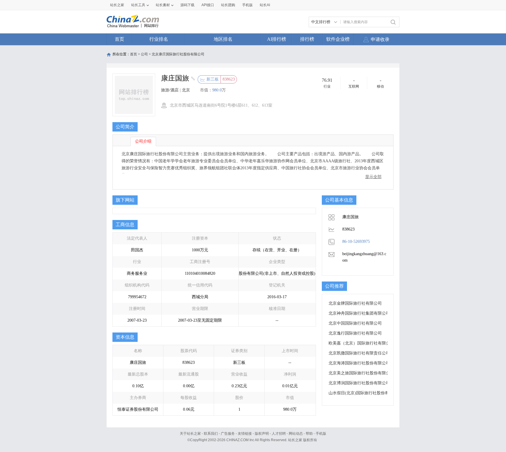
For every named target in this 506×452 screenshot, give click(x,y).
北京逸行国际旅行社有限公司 (355, 333)
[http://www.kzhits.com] (192, 79)
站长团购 (228, 5)
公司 (144, 54)
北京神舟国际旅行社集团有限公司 (359, 313)
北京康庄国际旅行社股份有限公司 (178, 54)
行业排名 (158, 39)
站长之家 (117, 5)
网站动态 (296, 433)
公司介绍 (143, 141)
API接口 (207, 5)
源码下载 (187, 5)
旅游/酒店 (170, 90)
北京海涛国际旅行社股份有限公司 (359, 363)
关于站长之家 (190, 433)
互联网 (353, 86)
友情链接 (245, 433)
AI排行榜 (276, 39)
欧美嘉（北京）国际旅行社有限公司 (361, 343)
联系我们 (211, 433)
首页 (119, 39)
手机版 (321, 433)
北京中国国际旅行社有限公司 (355, 323)
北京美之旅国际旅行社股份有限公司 (361, 373)
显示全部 (373, 177)
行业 (327, 86)
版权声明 (262, 433)
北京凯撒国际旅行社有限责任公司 (359, 353)
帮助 (309, 433)
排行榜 (307, 39)
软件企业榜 (338, 39)
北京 (186, 90)
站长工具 (138, 5)
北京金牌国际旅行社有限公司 (355, 303)
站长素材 (163, 5)
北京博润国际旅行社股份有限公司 (359, 383)
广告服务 (228, 433)
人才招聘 (279, 433)
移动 (380, 86)
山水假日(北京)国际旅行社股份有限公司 (365, 393)
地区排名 (223, 39)
